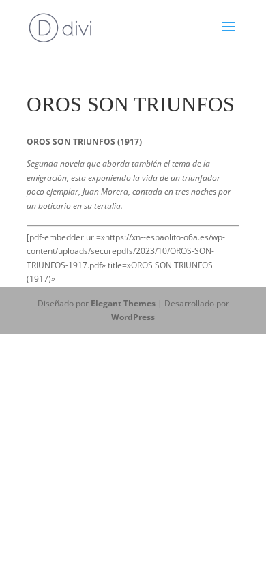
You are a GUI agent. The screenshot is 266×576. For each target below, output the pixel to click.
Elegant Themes (123, 303)
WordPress (133, 317)
